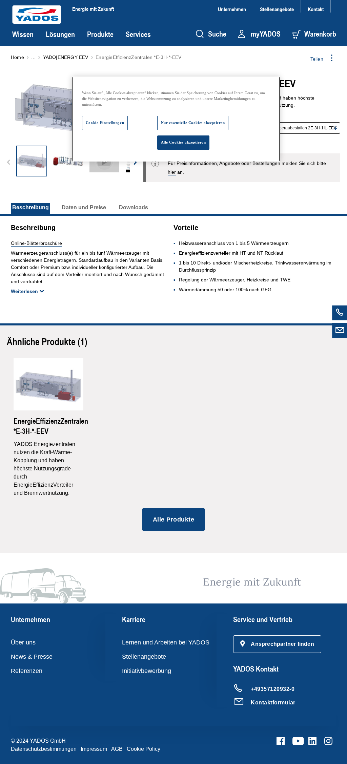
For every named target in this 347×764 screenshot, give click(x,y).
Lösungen (60, 34)
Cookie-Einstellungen (105, 123)
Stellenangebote (277, 9)
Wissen (23, 34)
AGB (117, 749)
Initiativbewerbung (146, 670)
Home (17, 57)
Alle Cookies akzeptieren (183, 142)
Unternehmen (232, 9)
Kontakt (316, 9)
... (33, 57)
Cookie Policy (143, 749)
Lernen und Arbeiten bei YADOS (165, 642)
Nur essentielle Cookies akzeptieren (193, 123)
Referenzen (26, 670)
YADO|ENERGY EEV (65, 57)
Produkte (100, 34)
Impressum (94, 749)
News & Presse (32, 656)
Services (138, 34)
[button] (277, 644)
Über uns (23, 642)
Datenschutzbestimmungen (44, 749)
